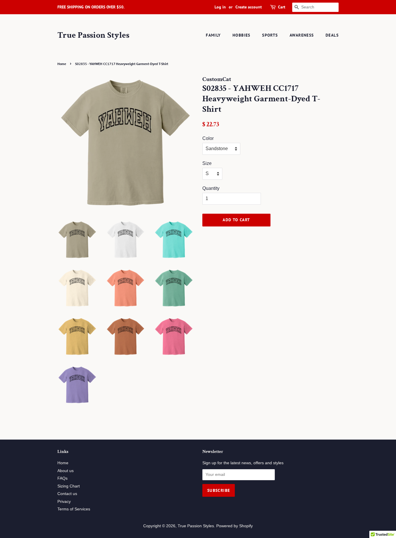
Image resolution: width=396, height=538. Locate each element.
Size (207, 163)
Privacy (64, 501)
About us (65, 471)
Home (61, 64)
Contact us (67, 494)
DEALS (332, 35)
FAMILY (213, 35)
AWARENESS (302, 35)
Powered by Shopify (234, 526)
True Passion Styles (93, 35)
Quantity (210, 188)
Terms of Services (73, 509)
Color (208, 138)
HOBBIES (241, 35)
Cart (281, 7)
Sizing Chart (68, 486)
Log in (220, 7)
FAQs (62, 478)
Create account (248, 7)
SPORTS (270, 35)
